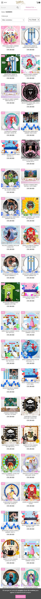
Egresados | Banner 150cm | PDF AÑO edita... (10, 445)
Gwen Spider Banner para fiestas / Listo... (31, 297)
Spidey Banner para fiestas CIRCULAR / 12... (30, 360)
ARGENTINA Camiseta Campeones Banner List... (10, 75)
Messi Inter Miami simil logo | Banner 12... (31, 103)
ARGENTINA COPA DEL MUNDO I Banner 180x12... (10, 531)
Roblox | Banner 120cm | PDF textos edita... (10, 474)
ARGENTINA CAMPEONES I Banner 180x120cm (30, 132)
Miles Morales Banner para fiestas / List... (30, 526)
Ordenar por (4, 16)
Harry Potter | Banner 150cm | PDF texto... (30, 445)
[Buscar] (18, 7)
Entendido (20, 596)
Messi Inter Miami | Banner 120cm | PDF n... (30, 160)
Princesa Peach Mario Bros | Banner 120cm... (30, 331)
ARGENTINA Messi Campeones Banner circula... (10, 217)
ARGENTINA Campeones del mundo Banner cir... (30, 274)
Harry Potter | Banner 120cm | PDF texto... (10, 560)
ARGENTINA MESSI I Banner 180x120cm (10, 388)
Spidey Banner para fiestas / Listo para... (30, 383)
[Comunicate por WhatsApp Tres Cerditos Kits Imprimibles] (36, 584)
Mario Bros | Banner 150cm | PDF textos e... (10, 360)
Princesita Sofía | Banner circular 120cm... (30, 474)
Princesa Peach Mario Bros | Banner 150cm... (30, 560)
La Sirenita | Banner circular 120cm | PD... (10, 132)
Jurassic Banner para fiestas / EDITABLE (10, 413)
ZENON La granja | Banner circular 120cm (30, 246)
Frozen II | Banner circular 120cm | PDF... (10, 246)
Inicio (3, 12)
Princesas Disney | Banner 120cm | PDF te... (10, 46)
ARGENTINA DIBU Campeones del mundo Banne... (10, 189)
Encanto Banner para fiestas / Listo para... (30, 185)
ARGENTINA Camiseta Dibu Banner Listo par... (10, 303)
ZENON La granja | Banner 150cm (30, 502)
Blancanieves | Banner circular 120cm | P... (10, 502)
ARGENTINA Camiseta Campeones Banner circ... (31, 46)
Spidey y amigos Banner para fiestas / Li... (11, 155)
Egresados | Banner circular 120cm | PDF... (30, 417)
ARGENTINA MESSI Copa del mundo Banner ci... (11, 274)
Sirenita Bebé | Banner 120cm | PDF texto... (31, 75)
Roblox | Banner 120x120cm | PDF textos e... (30, 217)
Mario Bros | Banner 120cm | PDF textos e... (10, 331)
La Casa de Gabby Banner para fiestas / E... (10, 100)
